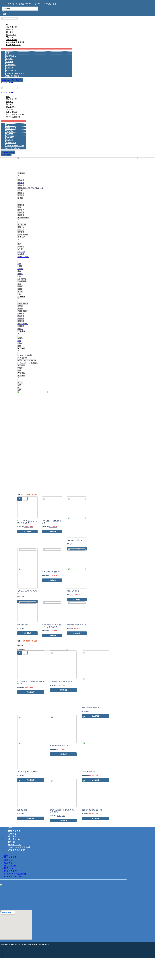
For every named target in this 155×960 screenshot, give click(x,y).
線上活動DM (11, 35)
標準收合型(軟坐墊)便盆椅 (51, 572)
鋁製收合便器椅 (22, 625)
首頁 (8, 24)
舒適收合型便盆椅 (73, 591)
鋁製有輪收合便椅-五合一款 (76, 625)
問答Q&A (10, 37)
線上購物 (9, 32)
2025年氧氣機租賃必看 (15, 42)
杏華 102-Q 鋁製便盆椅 (75, 540)
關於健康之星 (11, 27)
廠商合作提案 (11, 40)
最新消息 (9, 30)
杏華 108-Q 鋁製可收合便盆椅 (28, 772)
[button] (36, 49)
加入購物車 (27, 531)
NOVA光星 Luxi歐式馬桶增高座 (61, 681)
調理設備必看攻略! (13, 45)
